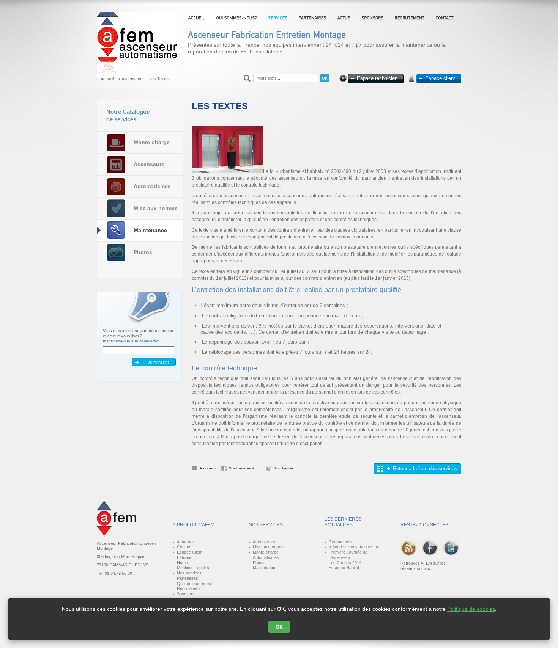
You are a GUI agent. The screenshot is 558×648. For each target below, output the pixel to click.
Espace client (440, 78)
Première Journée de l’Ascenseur (348, 555)
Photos (143, 252)
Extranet (184, 557)
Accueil (107, 79)
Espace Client (189, 552)
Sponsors (186, 594)
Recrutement (189, 588)
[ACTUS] (344, 18)
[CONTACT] (445, 18)
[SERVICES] (278, 18)
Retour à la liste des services (425, 468)
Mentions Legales (193, 567)
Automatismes (152, 186)
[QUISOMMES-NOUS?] (237, 18)
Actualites (186, 542)
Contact (184, 546)
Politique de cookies (471, 609)
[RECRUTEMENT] (410, 18)
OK (279, 627)
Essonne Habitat (344, 567)
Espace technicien (377, 78)
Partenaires (187, 578)
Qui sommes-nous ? (195, 583)
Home (182, 562)
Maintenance (150, 230)
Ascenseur (131, 79)
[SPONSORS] (373, 18)
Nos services (189, 573)
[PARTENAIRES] (313, 18)
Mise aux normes (156, 208)
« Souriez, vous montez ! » (353, 546)
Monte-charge (152, 142)
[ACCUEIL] (197, 18)
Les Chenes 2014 (345, 562)
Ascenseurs (149, 164)
